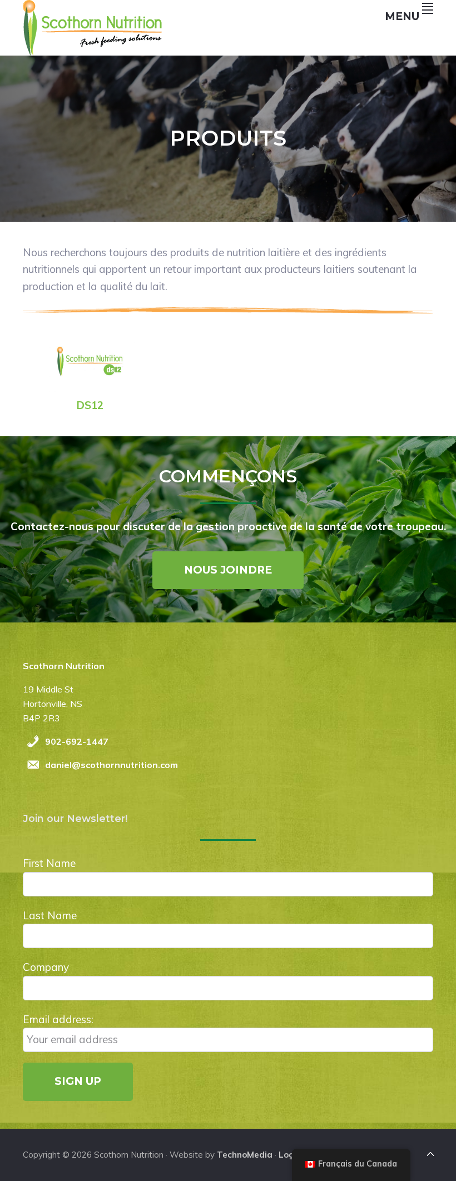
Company (46, 967)
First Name (49, 863)
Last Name (50, 915)
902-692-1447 (76, 741)
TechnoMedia (244, 1154)
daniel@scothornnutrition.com (111, 764)
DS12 (90, 405)
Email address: (58, 1019)
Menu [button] (402, 16)
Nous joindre (228, 570)
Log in (291, 1154)
